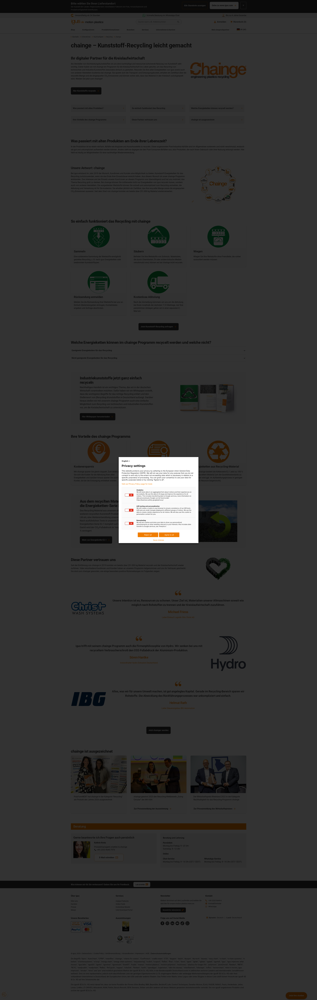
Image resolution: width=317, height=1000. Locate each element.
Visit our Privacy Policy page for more (137, 484)
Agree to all (169, 535)
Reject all (148, 535)
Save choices (158, 540)
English (125, 461)
